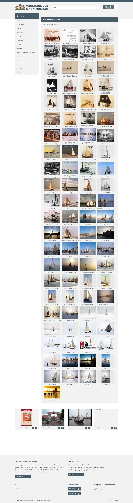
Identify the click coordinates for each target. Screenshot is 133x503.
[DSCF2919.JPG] (105, 232)
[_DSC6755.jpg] (106, 360)
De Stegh (19, 68)
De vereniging (20, 24)
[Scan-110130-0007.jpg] (105, 264)
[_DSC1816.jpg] (105, 344)
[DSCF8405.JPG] (52, 264)
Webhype (115, 500)
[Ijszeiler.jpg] (87, 68)
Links (18, 64)
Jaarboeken (20, 32)
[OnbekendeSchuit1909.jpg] (87, 85)
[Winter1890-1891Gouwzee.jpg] (52, 118)
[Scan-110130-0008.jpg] (52, 280)
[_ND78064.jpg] (70, 376)
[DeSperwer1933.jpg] (52, 51)
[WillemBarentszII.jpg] (70, 216)
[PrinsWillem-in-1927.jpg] (52, 101)
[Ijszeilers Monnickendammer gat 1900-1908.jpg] (105, 67)
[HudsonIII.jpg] (52, 184)
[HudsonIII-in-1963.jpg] (106, 168)
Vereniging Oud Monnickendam (37, 7)
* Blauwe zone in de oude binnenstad (78, 465)
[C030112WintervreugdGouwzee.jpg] (70, 232)
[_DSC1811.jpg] (52, 344)
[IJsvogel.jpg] (88, 184)
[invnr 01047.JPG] (52, 85)
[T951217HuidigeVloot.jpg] (105, 296)
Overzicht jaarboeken (22, 428)
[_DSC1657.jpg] (70, 312)
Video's (19, 44)
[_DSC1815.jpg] (88, 344)
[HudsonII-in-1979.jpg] (88, 168)
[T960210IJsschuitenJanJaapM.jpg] (106, 200)
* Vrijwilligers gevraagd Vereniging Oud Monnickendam (83, 470)
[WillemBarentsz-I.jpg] (52, 216)
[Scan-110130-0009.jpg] (70, 280)
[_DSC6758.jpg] (105, 216)
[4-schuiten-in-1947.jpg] (105, 118)
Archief (19, 60)
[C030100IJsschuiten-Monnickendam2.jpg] (88, 134)
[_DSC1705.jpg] (52, 328)
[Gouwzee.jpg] (52, 168)
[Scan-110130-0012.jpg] (105, 280)
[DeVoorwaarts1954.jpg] (70, 51)
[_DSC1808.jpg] (88, 328)
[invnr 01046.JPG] (52, 200)
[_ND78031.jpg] (52, 376)
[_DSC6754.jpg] (88, 360)
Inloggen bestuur (19, 488)
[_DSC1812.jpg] (70, 344)
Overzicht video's (74, 428)
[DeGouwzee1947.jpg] (88, 35)
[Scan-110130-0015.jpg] (52, 296)
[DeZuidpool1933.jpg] (88, 51)
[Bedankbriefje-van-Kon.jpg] (70, 35)
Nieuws (19, 36)
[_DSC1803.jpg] (70, 328)
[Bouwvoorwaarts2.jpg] (52, 135)
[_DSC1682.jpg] (88, 312)
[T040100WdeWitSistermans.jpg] (88, 101)
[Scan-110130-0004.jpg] (88, 264)
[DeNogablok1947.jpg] (105, 35)
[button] (36, 428)
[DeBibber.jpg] (105, 135)
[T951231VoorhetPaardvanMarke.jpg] (52, 312)
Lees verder (19, 476)
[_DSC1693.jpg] (105, 312)
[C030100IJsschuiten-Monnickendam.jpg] (70, 134)
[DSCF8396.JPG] (105, 248)
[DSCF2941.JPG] (52, 248)
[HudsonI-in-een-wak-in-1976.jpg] (70, 167)
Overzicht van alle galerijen (50, 24)
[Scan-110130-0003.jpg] (70, 264)
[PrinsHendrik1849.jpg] (88, 200)
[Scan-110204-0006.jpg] (88, 296)
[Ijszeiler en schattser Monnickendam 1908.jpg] (70, 67)
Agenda (19, 28)
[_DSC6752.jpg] (70, 360)
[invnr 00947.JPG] (105, 184)
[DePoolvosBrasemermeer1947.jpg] (87, 151)
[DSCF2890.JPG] (88, 232)
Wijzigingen (72, 493)
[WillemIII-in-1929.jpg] (105, 101)
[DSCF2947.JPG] (70, 248)
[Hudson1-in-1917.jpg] (105, 51)
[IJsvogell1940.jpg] (52, 68)
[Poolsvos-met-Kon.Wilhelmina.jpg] (106, 84)
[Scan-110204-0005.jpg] (70, 296)
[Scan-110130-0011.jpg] (88, 280)
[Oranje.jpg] (70, 200)
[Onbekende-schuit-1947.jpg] (70, 85)
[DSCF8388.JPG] (88, 248)
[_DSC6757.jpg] (88, 216)
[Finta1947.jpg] (105, 151)
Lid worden (108, 7)
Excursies (19, 48)
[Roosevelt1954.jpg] (70, 101)
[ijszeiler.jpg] (52, 392)
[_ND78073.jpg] (106, 376)
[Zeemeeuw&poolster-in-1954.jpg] (88, 117)
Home (18, 20)
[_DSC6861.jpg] (52, 232)
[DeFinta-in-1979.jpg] (52, 151)
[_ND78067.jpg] (88, 376)
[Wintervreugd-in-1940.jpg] (70, 118)
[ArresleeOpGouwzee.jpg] (52, 35)
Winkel (18, 56)
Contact (19, 72)
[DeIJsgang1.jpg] (70, 151)
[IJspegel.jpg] (70, 184)
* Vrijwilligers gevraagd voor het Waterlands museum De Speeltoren (86, 467)
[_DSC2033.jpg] (52, 360)
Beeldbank (20, 40)
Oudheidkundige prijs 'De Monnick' (26, 52)
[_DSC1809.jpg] (105, 328)
